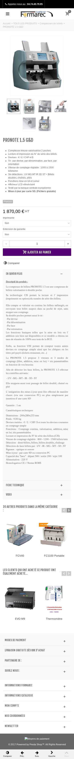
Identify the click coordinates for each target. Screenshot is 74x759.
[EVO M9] (20, 598)
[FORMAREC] (37, 13)
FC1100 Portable (54, 555)
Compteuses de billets (51, 23)
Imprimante (9, 218)
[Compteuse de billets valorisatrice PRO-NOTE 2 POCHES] (44, 106)
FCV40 (20, 555)
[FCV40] (20, 535)
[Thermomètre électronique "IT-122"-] (54, 598)
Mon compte (12, 705)
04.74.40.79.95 (35, 4)
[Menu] (8, 14)
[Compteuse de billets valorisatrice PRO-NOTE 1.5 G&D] (13, 106)
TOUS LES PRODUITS (25, 23)
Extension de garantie (14, 229)
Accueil (6, 23)
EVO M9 (20, 618)
